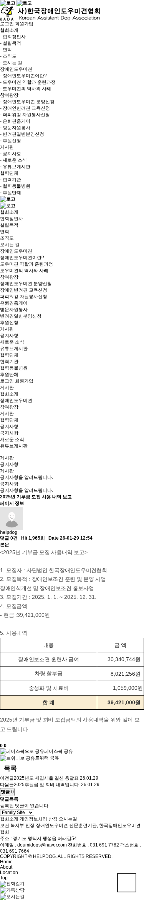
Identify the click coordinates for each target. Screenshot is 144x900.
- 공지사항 (10, 153)
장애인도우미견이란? (22, 257)
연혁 (4, 231)
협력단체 (9, 355)
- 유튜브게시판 (15, 166)
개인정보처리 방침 (39, 819)
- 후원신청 (10, 140)
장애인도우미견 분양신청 (26, 283)
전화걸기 (15, 883)
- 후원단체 (10, 192)
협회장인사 (11, 218)
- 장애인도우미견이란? (23, 75)
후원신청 (9, 322)
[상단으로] (126, 882)
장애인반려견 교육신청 (23, 290)
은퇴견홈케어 (14, 303)
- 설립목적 (10, 43)
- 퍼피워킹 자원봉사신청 (25, 114)
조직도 (7, 238)
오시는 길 (10, 244)
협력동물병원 (14, 368)
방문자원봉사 (14, 309)
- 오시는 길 (11, 62)
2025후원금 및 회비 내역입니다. (47, 784)
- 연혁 (6, 49)
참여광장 (9, 277)
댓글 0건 (9, 538)
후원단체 (9, 374)
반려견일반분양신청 (20, 316)
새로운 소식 (12, 342)
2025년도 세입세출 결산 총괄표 (46, 778)
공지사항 (9, 335)
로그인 (7, 23)
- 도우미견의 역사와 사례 (25, 88)
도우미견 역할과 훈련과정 (26, 264)
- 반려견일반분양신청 (22, 134)
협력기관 (9, 361)
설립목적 (9, 225)
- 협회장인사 (13, 36)
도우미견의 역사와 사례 (24, 270)
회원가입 (24, 23)
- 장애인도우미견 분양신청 (27, 101)
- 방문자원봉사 (15, 127)
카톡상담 (15, 890)
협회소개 (9, 212)
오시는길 (68, 819)
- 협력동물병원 (15, 186)
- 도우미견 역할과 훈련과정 (28, 82)
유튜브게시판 (14, 348)
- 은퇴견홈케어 (15, 121)
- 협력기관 (10, 179)
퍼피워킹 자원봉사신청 (23, 296)
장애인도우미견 (16, 251)
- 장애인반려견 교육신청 (25, 108)
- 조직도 (8, 56)
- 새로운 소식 (13, 160)
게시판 (7, 329)
